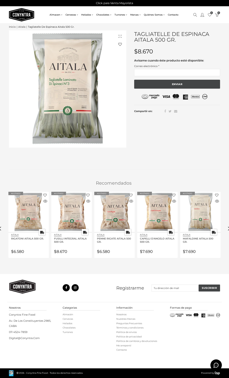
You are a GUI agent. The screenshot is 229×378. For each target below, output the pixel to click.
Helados (86, 14)
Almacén (68, 314)
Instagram (75, 287)
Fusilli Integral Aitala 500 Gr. (70, 240)
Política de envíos (126, 332)
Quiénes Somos (153, 14)
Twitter (170, 111)
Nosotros (121, 314)
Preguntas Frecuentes (129, 323)
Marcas (134, 14)
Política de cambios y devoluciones (136, 341)
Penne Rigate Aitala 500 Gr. (114, 240)
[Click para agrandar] (120, 36)
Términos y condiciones (129, 327)
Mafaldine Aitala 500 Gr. (198, 240)
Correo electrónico (146, 66)
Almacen (55, 14)
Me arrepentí (123, 345)
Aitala (21, 27)
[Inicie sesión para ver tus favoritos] (120, 44)
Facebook (165, 111)
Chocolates (102, 14)
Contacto (173, 14)
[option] (67, 89)
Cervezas (70, 14)
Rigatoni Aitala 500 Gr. (27, 238)
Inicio (12, 27)
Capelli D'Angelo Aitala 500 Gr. (157, 240)
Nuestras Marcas (125, 318)
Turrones (119, 14)
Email (175, 111)
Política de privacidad (129, 336)
